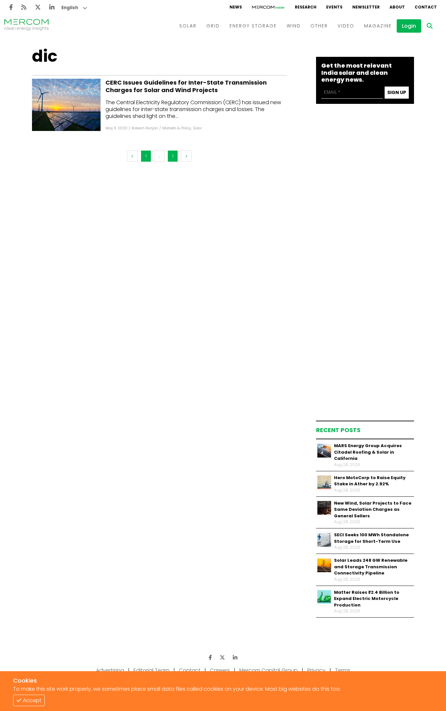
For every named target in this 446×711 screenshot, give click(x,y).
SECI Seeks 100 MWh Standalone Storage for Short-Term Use (371, 538)
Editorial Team (151, 670)
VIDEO (346, 26)
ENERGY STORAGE (253, 26)
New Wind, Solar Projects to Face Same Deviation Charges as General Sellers (372, 509)
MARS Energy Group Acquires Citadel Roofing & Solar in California (368, 452)
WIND (294, 26)
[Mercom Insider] (268, 7)
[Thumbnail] (324, 451)
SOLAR (188, 26)
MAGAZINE (378, 26)
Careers (220, 670)
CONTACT (426, 7)
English (69, 8)
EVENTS (334, 7)
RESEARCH (305, 7)
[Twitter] (38, 7)
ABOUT (397, 7)
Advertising (110, 670)
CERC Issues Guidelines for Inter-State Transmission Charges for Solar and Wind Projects (186, 86)
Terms (342, 670)
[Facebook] (11, 7)
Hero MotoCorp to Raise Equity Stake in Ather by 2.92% (370, 480)
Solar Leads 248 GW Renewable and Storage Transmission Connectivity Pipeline (370, 566)
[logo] (26, 26)
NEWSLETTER (366, 7)
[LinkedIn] (52, 7)
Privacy (316, 670)
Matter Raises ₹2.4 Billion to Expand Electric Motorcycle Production (366, 598)
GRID (213, 26)
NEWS (236, 7)
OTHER (319, 26)
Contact (189, 670)
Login (409, 26)
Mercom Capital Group (268, 670)
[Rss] (24, 7)
